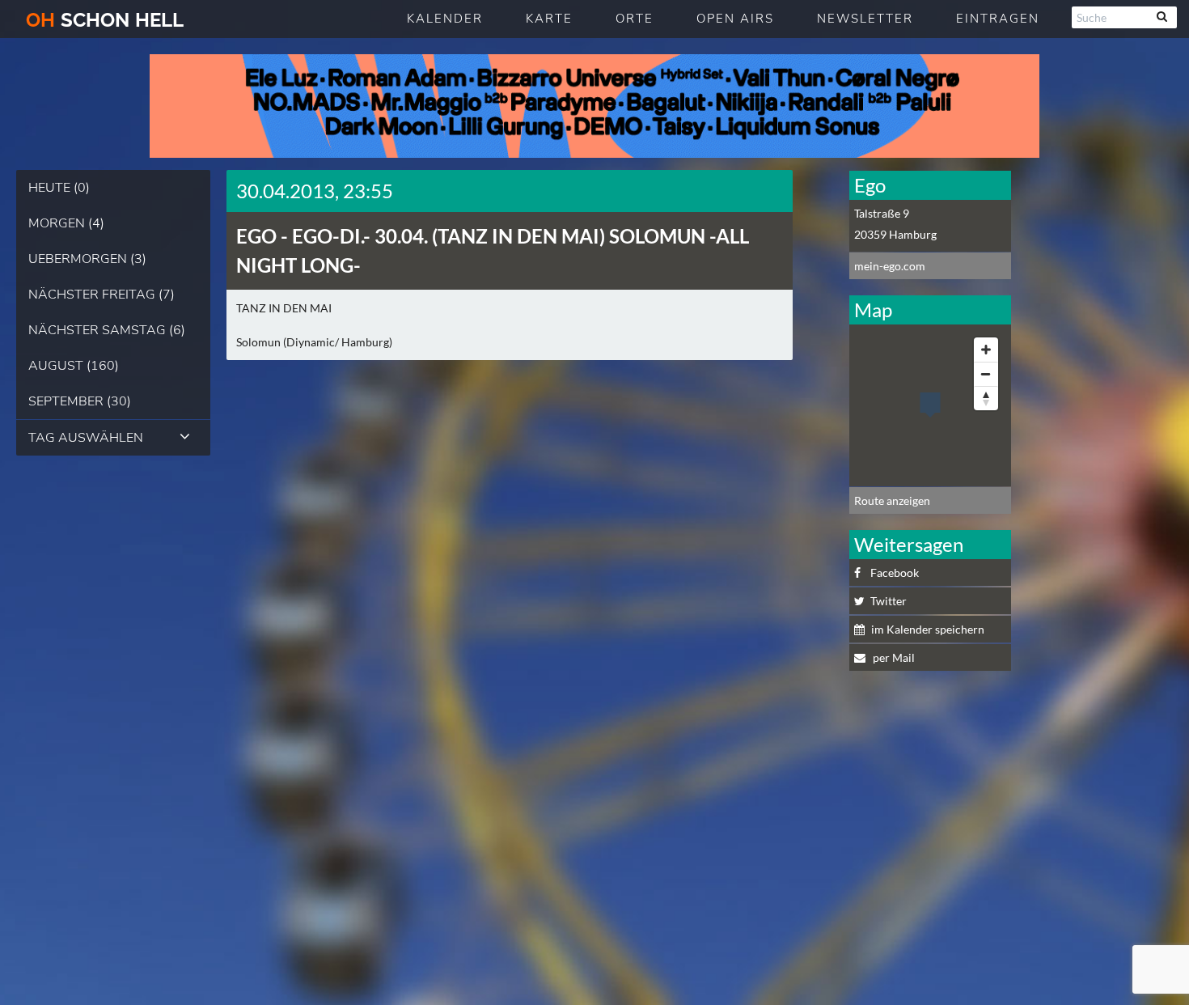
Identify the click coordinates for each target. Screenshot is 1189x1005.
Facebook (894, 572)
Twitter (888, 601)
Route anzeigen (892, 500)
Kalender (445, 19)
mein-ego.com (889, 266)
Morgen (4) (66, 223)
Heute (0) (59, 188)
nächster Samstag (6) (106, 330)
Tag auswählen (85, 438)
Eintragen (997, 19)
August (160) (73, 366)
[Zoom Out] (986, 374)
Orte (635, 19)
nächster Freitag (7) (101, 294)
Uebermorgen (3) (87, 259)
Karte (549, 19)
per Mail (892, 657)
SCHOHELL (105, 20)
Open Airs (735, 19)
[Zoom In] (986, 349)
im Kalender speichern (927, 629)
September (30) (79, 401)
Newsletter (865, 19)
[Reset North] (986, 398)
